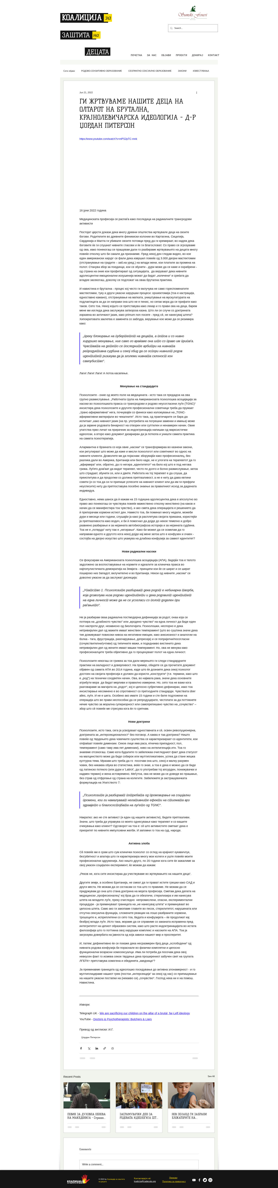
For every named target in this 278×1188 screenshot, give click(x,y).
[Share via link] (104, 1048)
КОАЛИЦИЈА (82, 17)
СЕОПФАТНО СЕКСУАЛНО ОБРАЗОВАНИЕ (149, 71)
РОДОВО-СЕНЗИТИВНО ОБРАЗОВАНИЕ (101, 71)
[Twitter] (205, 1157)
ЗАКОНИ (182, 71)
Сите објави (69, 71)
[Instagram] (210, 1157)
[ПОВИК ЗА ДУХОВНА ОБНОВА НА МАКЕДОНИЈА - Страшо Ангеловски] (87, 1095)
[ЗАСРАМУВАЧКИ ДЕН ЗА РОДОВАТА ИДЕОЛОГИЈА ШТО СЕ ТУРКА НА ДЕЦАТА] (139, 1095)
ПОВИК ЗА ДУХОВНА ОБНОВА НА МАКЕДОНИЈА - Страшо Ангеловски (86, 1116)
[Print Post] (112, 1048)
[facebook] (199, 1157)
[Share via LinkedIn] (96, 1048)
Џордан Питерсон (90, 1037)
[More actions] (197, 92)
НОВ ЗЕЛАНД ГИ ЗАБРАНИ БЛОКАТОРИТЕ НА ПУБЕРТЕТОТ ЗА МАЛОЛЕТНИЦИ (189, 1116)
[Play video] (139, 170)
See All (211, 1076)
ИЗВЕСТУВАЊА (201, 71)
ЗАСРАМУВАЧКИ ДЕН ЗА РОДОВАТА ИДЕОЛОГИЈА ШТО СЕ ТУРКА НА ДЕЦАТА (139, 1116)
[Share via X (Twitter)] (88, 1048)
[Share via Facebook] (81, 1048)
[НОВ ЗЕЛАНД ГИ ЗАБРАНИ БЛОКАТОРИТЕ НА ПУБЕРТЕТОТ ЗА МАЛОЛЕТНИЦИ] (191, 1095)
